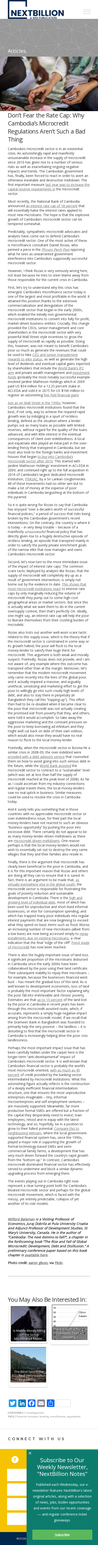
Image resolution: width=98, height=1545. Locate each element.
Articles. (17, 51)
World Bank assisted (55, 765)
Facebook (18, 1459)
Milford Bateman (21, 1219)
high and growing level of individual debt (45, 900)
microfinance (58, 1416)
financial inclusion (27, 1416)
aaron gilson (38, 1262)
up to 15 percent (50, 999)
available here (36, 1255)
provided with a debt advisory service (36, 756)
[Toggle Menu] (87, 11)
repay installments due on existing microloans (48, 935)
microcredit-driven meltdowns (37, 840)
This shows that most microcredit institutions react (47, 586)
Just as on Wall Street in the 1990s (34, 403)
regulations (73, 1416)
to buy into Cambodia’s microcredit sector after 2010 (40, 458)
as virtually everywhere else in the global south (43, 882)
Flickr (59, 1262)
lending (44, 1416)
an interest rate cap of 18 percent (52, 206)
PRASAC (31, 479)
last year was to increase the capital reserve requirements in (49, 186)
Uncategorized (35, 1412)
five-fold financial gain (60, 395)
